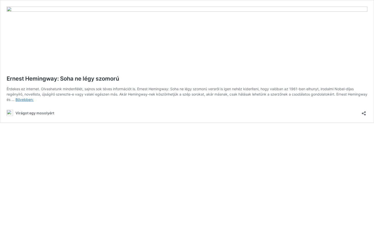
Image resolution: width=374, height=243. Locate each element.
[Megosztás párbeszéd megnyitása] (363, 112)
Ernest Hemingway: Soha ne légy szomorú (63, 78)
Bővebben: (25, 99)
